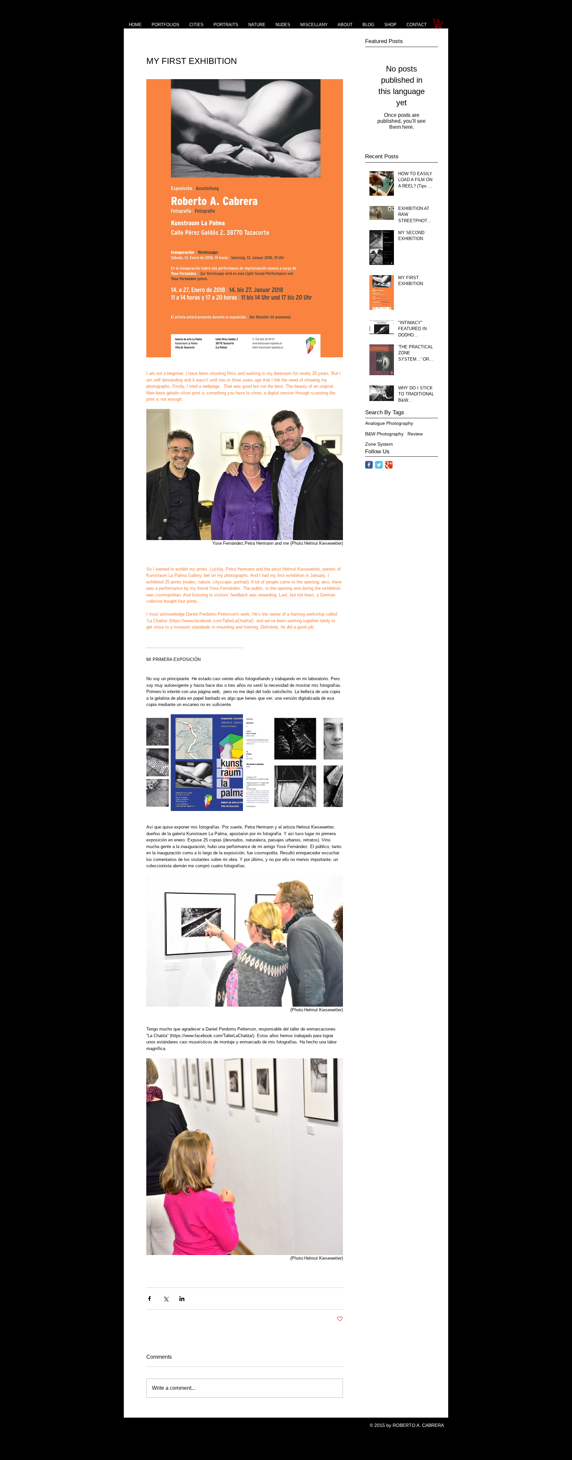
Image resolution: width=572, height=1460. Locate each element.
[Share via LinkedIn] (182, 1298)
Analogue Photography (389, 423)
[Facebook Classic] (369, 465)
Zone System (379, 444)
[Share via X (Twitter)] (166, 1298)
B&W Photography (384, 433)
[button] (438, 23)
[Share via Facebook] (149, 1298)
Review (415, 433)
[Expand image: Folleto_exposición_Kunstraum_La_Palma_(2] (294, 762)
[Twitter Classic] (379, 465)
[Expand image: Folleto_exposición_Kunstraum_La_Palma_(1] (194, 762)
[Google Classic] (389, 465)
